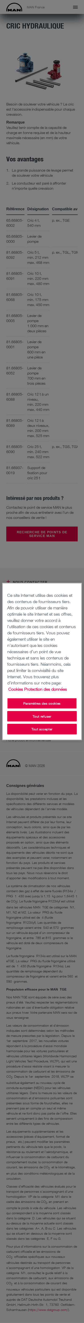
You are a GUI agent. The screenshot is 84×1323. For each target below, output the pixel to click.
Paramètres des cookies (42, 703)
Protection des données (45, 689)
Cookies (15, 689)
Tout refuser (42, 716)
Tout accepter (42, 729)
